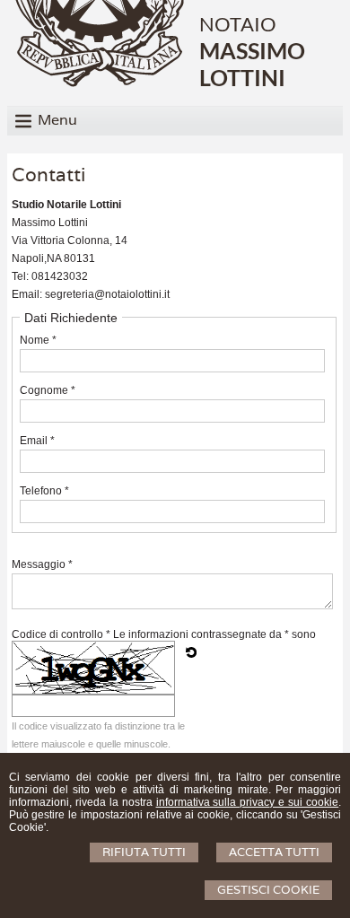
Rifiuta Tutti (144, 852)
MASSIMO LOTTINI (252, 64)
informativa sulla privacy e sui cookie (247, 802)
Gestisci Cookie (268, 889)
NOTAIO (237, 24)
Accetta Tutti (274, 852)
